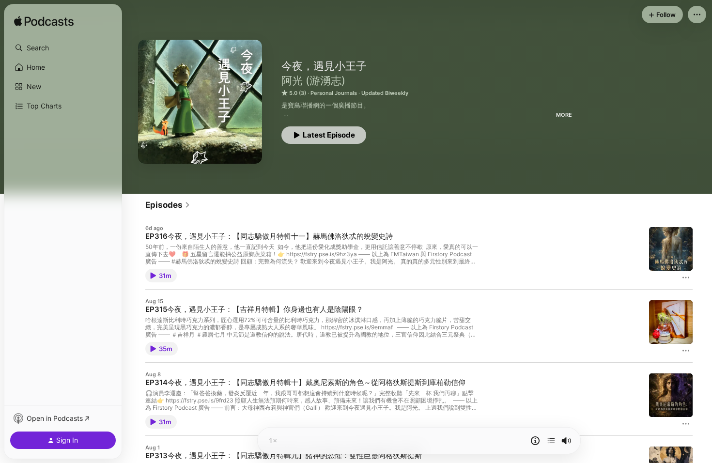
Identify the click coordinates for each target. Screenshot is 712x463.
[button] (63, 48)
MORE (564, 114)
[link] (167, 205)
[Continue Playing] (551, 441)
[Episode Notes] (535, 441)
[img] (44, 22)
